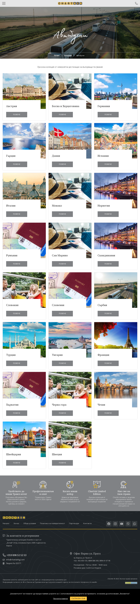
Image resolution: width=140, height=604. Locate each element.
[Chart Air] (70, 3)
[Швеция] (70, 445)
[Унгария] (70, 345)
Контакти (87, 523)
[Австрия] (24, 96)
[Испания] (115, 146)
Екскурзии (68, 55)
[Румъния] (24, 246)
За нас (16, 523)
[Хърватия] (24, 395)
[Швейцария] (24, 445)
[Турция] (24, 345)
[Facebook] (109, 524)
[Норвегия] (115, 196)
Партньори (74, 523)
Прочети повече (60, 598)
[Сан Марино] (70, 246)
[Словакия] (24, 295)
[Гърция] (24, 146)
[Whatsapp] (134, 524)
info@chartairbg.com (15, 560)
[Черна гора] (70, 395)
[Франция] (115, 345)
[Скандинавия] (115, 246)
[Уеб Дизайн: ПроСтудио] (122, 582)
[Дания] (70, 146)
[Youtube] (121, 524)
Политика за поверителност (52, 523)
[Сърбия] (115, 295)
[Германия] (115, 96)
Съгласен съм (78, 598)
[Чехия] (115, 395)
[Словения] (70, 295)
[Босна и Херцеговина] (70, 96)
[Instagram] (115, 524)
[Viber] (128, 524)
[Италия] (24, 196)
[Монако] (70, 196)
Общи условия (29, 523)
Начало (56, 55)
